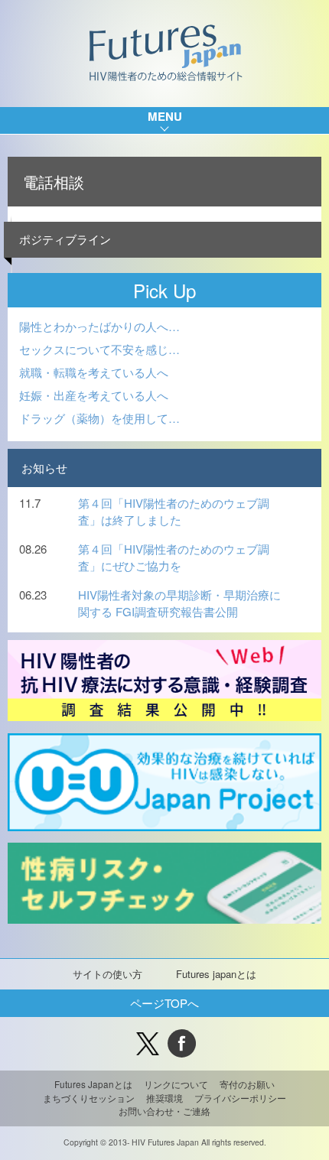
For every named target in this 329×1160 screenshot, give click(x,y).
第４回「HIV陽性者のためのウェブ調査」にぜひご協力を (173, 557)
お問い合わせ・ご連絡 (164, 1111)
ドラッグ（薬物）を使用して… (99, 418)
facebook (182, 1043)
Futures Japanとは (93, 1084)
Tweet (147, 1043)
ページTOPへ (164, 1003)
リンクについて (176, 1084)
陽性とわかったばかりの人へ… (99, 326)
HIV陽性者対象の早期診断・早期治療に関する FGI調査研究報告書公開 (179, 603)
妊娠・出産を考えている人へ (93, 395)
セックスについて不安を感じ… (99, 349)
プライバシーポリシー (240, 1098)
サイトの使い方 (107, 974)
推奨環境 (164, 1098)
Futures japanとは (216, 974)
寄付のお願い (247, 1084)
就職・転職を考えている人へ (93, 372)
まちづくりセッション (89, 1098)
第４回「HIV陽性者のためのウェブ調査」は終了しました (173, 511)
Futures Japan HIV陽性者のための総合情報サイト (164, 53)
